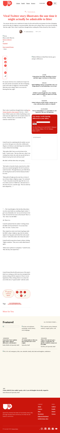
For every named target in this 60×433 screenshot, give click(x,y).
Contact (40, 409)
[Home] (26, 11)
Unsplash (5, 43)
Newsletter (41, 414)
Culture (18, 3)
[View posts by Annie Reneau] (20, 31)
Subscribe (42, 3)
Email (35, 122)
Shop (39, 411)
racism (14, 304)
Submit (34, 124)
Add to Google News (9, 293)
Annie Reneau (29, 31)
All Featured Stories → (50, 322)
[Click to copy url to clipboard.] (5, 76)
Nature (28, 3)
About (39, 406)
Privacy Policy (40, 129)
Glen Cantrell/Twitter (8, 47)
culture (11, 303)
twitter (18, 304)
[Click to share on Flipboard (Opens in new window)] (5, 69)
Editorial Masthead (43, 416)
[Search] (49, 3)
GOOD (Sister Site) (43, 419)
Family (23, 3)
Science (33, 3)
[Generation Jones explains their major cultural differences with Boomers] (11, 336)
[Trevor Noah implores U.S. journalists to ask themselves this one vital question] (44, 110)
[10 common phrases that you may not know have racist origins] (30, 336)
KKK (15, 303)
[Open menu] (55, 3)
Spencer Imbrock (7, 39)
